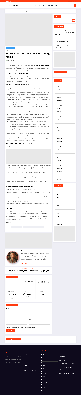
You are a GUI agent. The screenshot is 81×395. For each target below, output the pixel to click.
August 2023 (59, 179)
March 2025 (59, 130)
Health (58, 205)
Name (7, 319)
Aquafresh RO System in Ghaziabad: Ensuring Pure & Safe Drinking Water (39, 271)
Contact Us (57, 5)
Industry (58, 210)
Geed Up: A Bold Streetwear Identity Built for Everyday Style (43, 294)
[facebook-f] (68, 1)
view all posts (24, 263)
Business (8, 47)
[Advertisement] (28, 22)
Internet (58, 213)
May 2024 (58, 154)
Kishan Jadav (48, 47)
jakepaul (25, 291)
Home (30, 5)
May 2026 (58, 92)
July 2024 (58, 149)
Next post (31, 268)
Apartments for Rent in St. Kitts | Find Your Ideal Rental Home (12, 295)
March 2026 (59, 97)
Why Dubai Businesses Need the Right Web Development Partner (27, 294)
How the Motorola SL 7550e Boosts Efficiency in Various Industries (18, 271)
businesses (47, 213)
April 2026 (58, 94)
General (58, 202)
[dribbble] (71, 1)
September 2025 (59, 113)
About (34, 5)
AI (43, 354)
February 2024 (59, 163)
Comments (8, 308)
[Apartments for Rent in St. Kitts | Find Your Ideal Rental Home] (12, 285)
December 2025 (59, 105)
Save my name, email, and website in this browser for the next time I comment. (21, 327)
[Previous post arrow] (6, 270)
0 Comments (15, 50)
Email (30, 319)
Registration (50, 5)
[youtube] (75, 1)
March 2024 (59, 160)
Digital (58, 194)
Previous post (24, 268)
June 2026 (58, 89)
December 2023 (59, 168)
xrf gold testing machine (39, 47)
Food (57, 199)
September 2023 (59, 176)
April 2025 (58, 127)
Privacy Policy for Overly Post (30, 370)
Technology (13, 47)
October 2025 (59, 111)
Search (58, 16)
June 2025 (58, 122)
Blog (39, 5)
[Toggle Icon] (75, 5)
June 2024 (58, 152)
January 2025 (59, 135)
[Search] (69, 5)
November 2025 (59, 108)
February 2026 (59, 100)
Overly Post (15, 5)
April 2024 (58, 157)
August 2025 (59, 116)
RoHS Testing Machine (31, 47)
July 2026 (58, 86)
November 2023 (59, 171)
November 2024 (59, 141)
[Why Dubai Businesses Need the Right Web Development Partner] (28, 281)
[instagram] (73, 1)
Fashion (58, 197)
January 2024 (59, 165)
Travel (58, 221)
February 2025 (59, 133)
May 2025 (58, 124)
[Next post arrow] (50, 270)
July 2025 (58, 119)
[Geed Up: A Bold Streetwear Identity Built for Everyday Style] (44, 281)
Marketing (58, 216)
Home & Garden (59, 208)
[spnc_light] (71, 5)
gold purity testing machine (22, 47)
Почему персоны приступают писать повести (65, 30)
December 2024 (59, 138)
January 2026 (59, 103)
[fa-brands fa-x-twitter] (70, 1)
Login (44, 5)
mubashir (41, 291)
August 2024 (59, 146)
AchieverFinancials (11, 291)
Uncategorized (59, 224)
